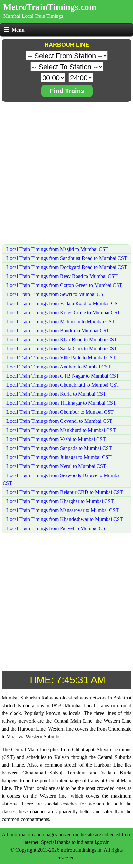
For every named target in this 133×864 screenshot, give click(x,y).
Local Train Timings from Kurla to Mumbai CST (55, 394)
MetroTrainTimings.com (49, 7)
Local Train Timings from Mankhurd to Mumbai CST (60, 430)
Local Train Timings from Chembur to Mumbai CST (59, 412)
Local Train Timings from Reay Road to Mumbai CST (61, 276)
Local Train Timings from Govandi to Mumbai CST (58, 421)
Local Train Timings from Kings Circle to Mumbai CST (62, 312)
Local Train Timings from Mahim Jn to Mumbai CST (60, 321)
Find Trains (67, 90)
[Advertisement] (66, 170)
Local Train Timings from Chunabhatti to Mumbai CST (62, 385)
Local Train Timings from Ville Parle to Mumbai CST (60, 357)
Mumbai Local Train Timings (33, 16)
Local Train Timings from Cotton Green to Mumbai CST (63, 285)
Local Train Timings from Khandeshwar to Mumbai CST (64, 519)
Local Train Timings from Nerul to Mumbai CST (55, 466)
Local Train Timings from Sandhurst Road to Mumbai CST (66, 258)
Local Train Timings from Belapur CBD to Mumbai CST (64, 492)
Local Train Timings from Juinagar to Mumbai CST (58, 457)
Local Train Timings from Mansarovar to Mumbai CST (62, 510)
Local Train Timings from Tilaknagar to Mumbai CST (60, 403)
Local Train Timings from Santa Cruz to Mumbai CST (61, 348)
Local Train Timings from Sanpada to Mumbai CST (58, 448)
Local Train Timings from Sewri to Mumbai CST (56, 294)
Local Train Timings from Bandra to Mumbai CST (57, 330)
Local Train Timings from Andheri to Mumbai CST (58, 366)
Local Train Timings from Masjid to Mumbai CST (56, 249)
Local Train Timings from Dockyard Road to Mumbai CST (66, 267)
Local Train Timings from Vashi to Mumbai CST (55, 439)
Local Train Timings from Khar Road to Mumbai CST (61, 339)
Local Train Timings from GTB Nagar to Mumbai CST (62, 376)
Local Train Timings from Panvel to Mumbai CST (56, 528)
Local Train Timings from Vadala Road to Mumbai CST (63, 303)
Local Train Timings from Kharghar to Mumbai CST (59, 501)
